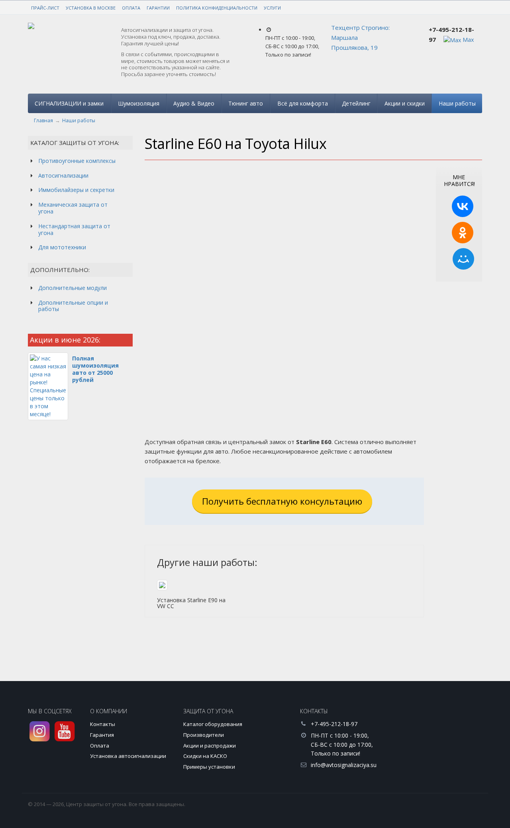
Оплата (131, 8)
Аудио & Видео (193, 103)
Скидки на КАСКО (205, 755)
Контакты (102, 724)
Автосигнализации (63, 175)
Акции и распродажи (209, 745)
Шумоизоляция (138, 103)
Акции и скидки (404, 103)
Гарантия (102, 734)
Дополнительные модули (72, 288)
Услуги (272, 8)
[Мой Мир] (463, 259)
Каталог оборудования (212, 724)
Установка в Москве (91, 8)
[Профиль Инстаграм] (39, 731)
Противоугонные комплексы (77, 160)
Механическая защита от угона (73, 208)
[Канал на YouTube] (64, 731)
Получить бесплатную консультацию (282, 501)
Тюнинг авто (245, 103)
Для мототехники (62, 247)
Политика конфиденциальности (216, 8)
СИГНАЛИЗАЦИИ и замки (69, 103)
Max (467, 39)
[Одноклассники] (462, 232)
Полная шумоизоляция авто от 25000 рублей (95, 369)
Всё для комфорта (302, 103)
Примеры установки (209, 766)
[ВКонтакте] (462, 206)
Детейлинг (356, 103)
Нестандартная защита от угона (74, 229)
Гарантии (158, 8)
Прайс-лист (45, 8)
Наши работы (457, 103)
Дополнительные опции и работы (73, 306)
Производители (203, 734)
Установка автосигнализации (128, 755)
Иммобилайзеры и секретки (76, 190)
